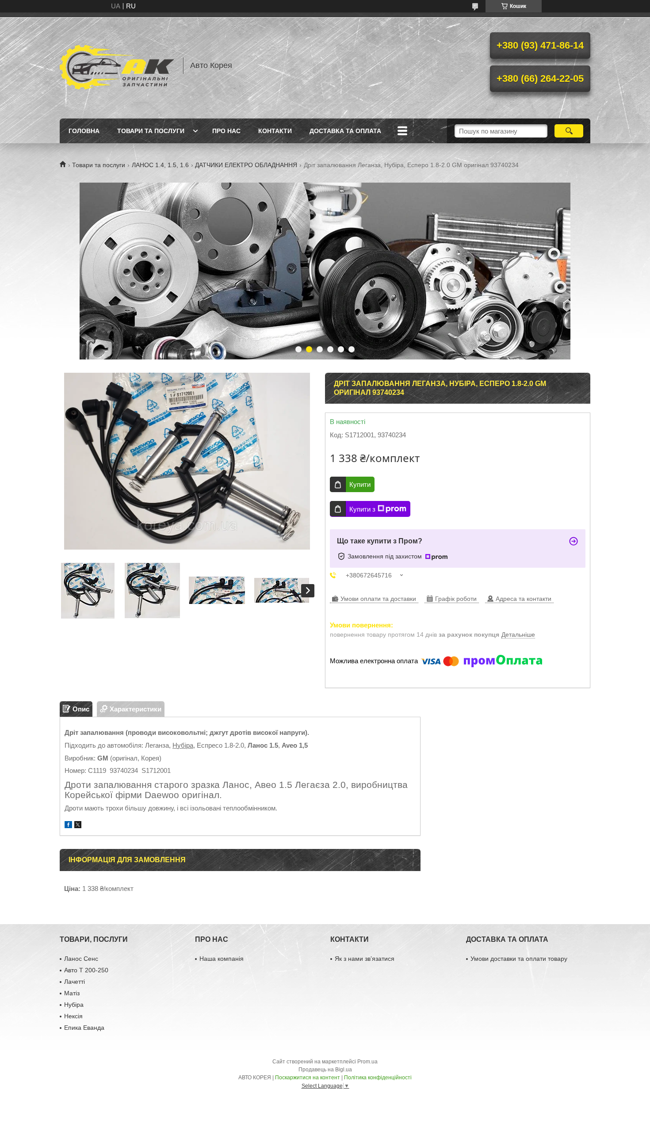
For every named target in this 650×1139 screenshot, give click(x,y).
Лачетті (74, 981)
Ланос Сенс (81, 958)
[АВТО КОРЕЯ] (117, 65)
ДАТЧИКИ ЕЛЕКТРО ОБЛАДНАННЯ (246, 164)
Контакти (275, 130)
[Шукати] (568, 131)
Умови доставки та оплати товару (518, 958)
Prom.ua (367, 1062)
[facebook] (68, 825)
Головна (84, 130)
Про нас (226, 130)
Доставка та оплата (345, 130)
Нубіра (182, 745)
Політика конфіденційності (378, 1077)
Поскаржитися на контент (307, 1077)
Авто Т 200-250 (86, 970)
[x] (77, 825)
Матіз (72, 993)
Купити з (362, 509)
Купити (360, 484)
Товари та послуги (150, 130)
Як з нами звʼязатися (364, 958)
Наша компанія (221, 958)
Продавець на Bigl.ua (325, 1069)
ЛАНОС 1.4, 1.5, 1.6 (160, 164)
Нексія (73, 1016)
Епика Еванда (84, 1027)
